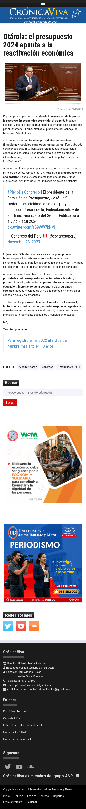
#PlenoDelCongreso (23, 192)
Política (18, 796)
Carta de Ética (11, 718)
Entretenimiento (12, 802)
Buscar (10, 402)
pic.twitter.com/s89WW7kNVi (31, 227)
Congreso (47, 367)
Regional (31, 802)
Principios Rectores (15, 711)
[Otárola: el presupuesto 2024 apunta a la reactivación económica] (43, 82)
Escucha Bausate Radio (17, 739)
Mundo (45, 796)
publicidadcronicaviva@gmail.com (49, 689)
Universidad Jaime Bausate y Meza (24, 725)
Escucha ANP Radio (15, 732)
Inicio (6, 796)
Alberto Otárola (28, 367)
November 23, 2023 (23, 241)
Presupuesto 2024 (69, 367)
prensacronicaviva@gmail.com (33, 685)
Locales (32, 796)
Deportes (58, 796)
